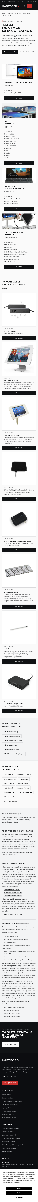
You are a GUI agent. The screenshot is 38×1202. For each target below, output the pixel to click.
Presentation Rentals (9, 1111)
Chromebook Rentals (24, 774)
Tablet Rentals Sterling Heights (14, 754)
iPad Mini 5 (7, 158)
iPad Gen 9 (7, 148)
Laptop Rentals (9, 783)
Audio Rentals (8, 774)
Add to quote (19, 338)
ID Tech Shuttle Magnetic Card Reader (16, 252)
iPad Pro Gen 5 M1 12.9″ (11, 139)
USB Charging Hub (10, 245)
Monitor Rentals (23, 783)
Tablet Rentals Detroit (11, 745)
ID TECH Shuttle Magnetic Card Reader (17, 541)
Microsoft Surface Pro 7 (12, 199)
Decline (19, 1193)
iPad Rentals (24, 779)
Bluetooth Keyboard (10, 249)
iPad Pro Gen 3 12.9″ (10, 141)
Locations (10, 13)
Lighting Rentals (7, 1108)
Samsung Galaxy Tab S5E (12, 93)
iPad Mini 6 (7, 155)
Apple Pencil (8, 247)
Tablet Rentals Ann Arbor (12, 736)
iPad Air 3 (7, 153)
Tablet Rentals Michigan (11, 732)
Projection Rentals (8, 1114)
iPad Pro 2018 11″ (9, 143)
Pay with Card (11, 1083)
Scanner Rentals (9, 792)
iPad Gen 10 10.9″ (9, 136)
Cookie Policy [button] (9, 1180)
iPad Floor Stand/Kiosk (11, 256)
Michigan (18, 13)
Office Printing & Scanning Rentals (13, 1145)
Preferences (19, 1197)
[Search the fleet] (24, 6)
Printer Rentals (8, 788)
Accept (19, 1188)
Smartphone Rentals (25, 792)
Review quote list (10, 1044)
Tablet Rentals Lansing (11, 749)
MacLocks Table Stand (11, 259)
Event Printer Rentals (9, 1135)
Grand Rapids (27, 13)
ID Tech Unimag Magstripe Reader (15, 254)
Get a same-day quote (21, 45)
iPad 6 (6, 150)
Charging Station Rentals (13, 914)
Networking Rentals (8, 1141)
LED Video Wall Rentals (10, 1104)
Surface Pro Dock (9, 261)
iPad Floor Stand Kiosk (11, 435)
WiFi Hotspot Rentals (10, 801)
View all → (5, 288)
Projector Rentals (23, 788)
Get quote (19, 98)
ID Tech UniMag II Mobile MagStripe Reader (19, 490)
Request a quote (10, 52)
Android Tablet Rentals (12, 889)
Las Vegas (5, 1162)
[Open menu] (34, 6)
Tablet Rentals (7, 1151)
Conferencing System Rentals (12, 1101)
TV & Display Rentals (9, 1117)
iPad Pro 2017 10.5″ (10, 146)
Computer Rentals (9, 779)
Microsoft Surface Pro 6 (11, 201)
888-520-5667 (9, 1077)
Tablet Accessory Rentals (13, 895)
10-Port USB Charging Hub (13, 703)
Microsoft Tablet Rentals (13, 892)
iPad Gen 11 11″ (9, 134)
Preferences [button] (17, 1182)
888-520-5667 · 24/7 (27, 52)
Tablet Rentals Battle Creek (13, 740)
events (33, 876)
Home (3, 13)
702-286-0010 (6, 1166)
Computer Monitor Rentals (11, 1138)
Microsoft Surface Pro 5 (11, 203)
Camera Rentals (7, 1098)
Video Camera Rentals (11, 797)
